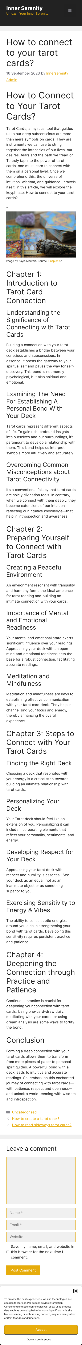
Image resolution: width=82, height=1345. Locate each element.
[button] (76, 1291)
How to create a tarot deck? (35, 1119)
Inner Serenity (24, 8)
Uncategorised (24, 1112)
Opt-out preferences (39, 1339)
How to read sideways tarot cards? (41, 1125)
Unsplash (54, 261)
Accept (41, 1330)
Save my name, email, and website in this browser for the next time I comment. (42, 1252)
